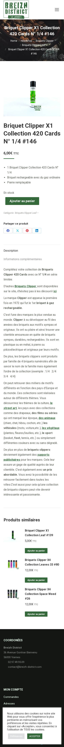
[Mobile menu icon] (56, 9)
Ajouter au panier (22, 201)
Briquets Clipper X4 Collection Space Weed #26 (40, 594)
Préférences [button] (16, 736)
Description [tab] (11, 250)
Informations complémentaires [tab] (23, 259)
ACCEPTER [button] (34, 736)
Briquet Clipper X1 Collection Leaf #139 (39, 533)
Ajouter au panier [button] (36, 551)
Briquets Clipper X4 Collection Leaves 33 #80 (42, 562)
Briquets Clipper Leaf (26, 213)
